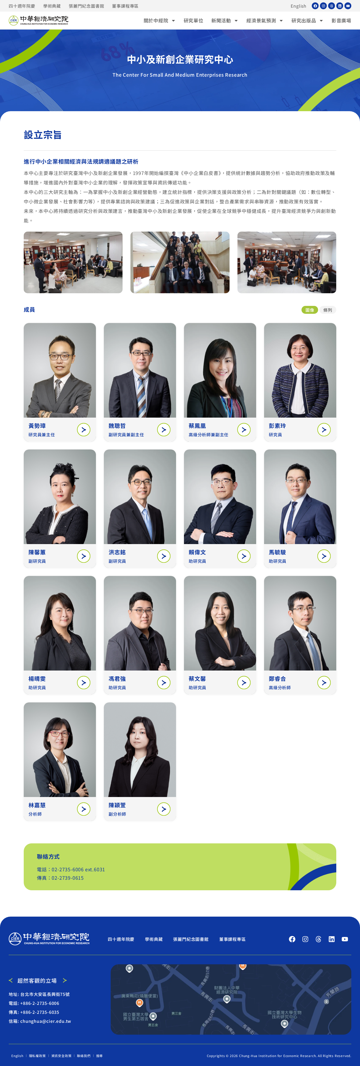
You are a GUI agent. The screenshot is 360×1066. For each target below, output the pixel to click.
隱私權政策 (37, 1055)
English (299, 6)
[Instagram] (323, 5)
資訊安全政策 (61, 1055)
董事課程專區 (125, 6)
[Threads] (331, 5)
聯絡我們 (83, 1055)
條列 (327, 310)
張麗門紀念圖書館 (86, 6)
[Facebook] (315, 5)
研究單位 (193, 20)
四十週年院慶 (22, 6)
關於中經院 (156, 20)
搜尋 (99, 1055)
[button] (29, 263)
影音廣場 (341, 20)
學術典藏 (52, 6)
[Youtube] (347, 5)
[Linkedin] (339, 5)
